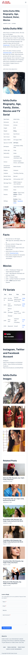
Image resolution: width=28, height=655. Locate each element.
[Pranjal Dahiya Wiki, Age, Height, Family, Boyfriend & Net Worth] (14, 490)
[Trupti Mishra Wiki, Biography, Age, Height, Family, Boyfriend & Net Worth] (14, 532)
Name (4, 601)
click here (21, 642)
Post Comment (6, 627)
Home (4, 647)
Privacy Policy (21, 647)
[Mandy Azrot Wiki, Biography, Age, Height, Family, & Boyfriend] (14, 573)
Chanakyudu (6, 45)
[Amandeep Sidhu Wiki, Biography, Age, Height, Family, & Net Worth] (14, 553)
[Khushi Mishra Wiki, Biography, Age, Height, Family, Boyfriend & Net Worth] (14, 511)
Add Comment (6, 615)
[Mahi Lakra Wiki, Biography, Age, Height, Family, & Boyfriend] (14, 469)
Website (5, 610)
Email (4, 606)
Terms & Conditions (11, 647)
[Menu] (25, 2)
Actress (14, 23)
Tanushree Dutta (7, 52)
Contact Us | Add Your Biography (14, 649)
